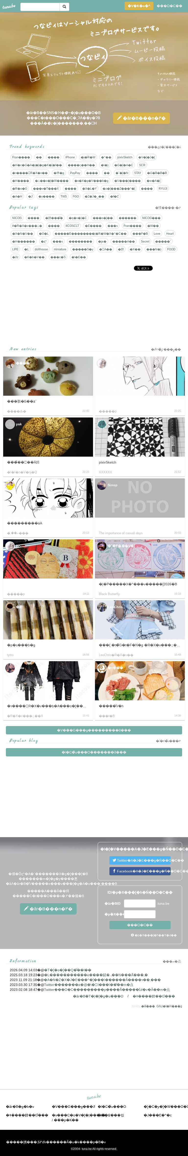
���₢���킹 (111, 1115)
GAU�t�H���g (169, 1006)
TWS (63, 196)
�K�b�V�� (34, 257)
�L (26, 249)
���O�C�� (169, 6)
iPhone (70, 157)
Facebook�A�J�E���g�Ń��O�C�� (143, 871)
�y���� (46, 196)
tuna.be (93, 1097)
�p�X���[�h (114, 914)
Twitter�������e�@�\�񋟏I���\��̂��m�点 (88, 985)
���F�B (140, 233)
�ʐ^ (44, 241)
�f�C (114, 196)
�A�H (17, 196)
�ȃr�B (144, 118)
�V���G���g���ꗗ (73, 1107)
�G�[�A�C (123, 165)
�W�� (153, 226)
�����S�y (82, 249)
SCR (142, 165)
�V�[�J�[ (146, 157)
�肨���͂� (54, 218)
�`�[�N (122, 173)
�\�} (104, 165)
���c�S (58, 257)
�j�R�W (88, 157)
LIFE (15, 249)
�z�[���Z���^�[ (119, 188)
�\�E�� (78, 257)
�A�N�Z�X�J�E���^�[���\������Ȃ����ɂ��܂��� (102, 980)
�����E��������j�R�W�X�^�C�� (91, 233)
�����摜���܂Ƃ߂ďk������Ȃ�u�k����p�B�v (56, 1142)
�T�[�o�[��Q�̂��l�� (67, 970)
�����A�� (123, 241)
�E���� (93, 226)
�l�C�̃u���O (112, 1107)
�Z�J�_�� (94, 196)
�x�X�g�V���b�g (91, 181)
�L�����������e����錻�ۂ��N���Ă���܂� (96, 975)
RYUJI (163, 188)
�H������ (23, 241)
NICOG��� (151, 218)
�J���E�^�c (158, 1115)
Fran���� (21, 157)
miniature (60, 249)
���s (112, 226)
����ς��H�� (81, 165)
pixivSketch (124, 157)
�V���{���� (127, 181)
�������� (80, 241)
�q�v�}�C (78, 218)
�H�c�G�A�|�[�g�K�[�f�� (37, 165)
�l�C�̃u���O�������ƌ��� (94, 752)
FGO (76, 196)
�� (39, 157)
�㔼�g (59, 173)
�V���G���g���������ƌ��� (94, 730)
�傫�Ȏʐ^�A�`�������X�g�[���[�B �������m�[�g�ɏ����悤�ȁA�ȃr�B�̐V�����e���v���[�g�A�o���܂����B (61, 879)
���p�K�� (66, 1120)
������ (127, 218)
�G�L (44, 233)
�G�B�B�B (157, 173)
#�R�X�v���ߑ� (27, 226)
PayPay (75, 173)
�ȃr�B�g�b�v (20, 1107)
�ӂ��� (148, 1006)
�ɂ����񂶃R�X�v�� (30, 173)
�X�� (135, 249)
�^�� (106, 157)
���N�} (153, 249)
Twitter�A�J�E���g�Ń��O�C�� (143, 860)
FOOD (171, 249)
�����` (163, 241)
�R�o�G (19, 188)
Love (157, 233)
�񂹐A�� (105, 249)
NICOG (17, 218)
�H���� (20, 181)
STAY (137, 173)
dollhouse (41, 249)
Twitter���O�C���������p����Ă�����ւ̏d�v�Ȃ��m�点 (107, 990)
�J (30, 196)
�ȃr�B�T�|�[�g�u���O (98, 996)
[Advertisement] (94, 308)
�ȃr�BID (112, 903)
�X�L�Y (89, 188)
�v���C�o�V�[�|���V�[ (79, 1115)
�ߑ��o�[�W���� (52, 181)
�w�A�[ (153, 181)
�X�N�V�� (22, 233)
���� (53, 157)
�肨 (121, 249)
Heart (170, 233)
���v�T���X (46, 188)
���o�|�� (103, 218)
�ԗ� (102, 241)
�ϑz (15, 257)
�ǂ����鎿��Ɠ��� (154, 996)
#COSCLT (72, 226)
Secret (145, 241)
